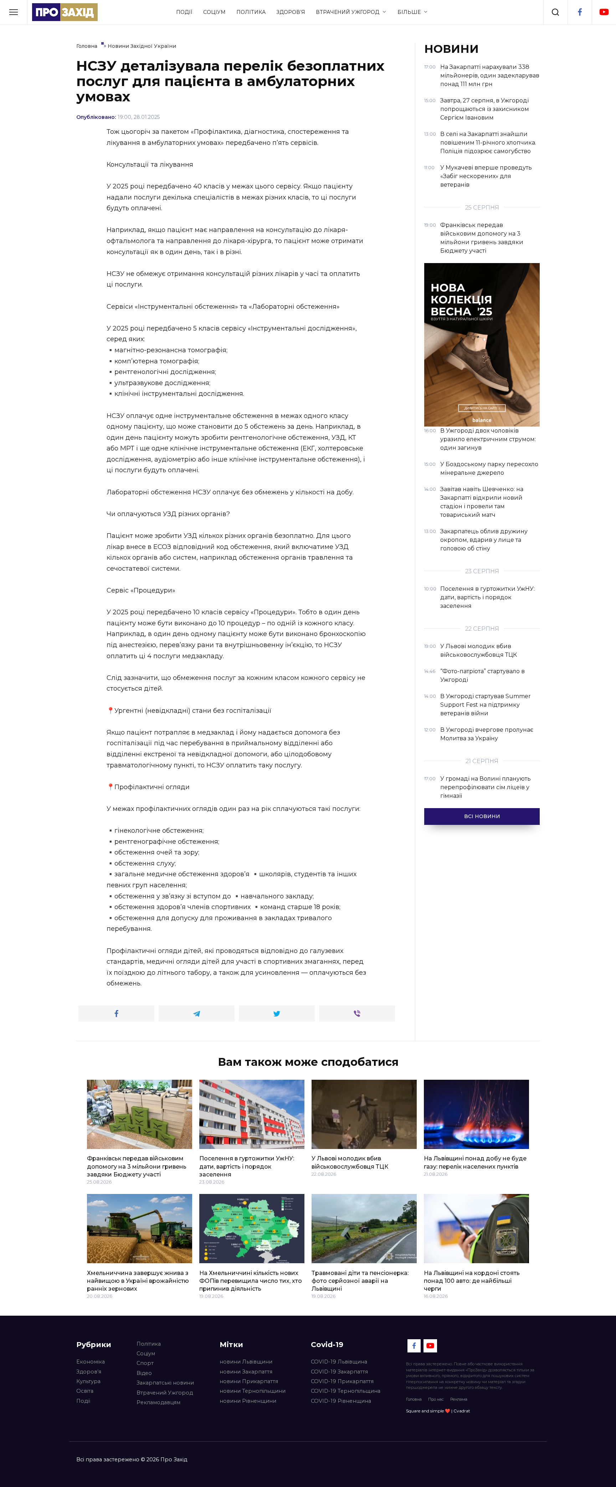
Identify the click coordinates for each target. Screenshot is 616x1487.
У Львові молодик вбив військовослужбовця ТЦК (350, 1162)
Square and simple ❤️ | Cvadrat (438, 1410)
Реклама (458, 1399)
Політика (251, 12)
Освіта (84, 1391)
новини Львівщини (246, 1362)
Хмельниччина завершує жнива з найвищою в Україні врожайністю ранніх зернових (138, 1280)
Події (184, 12)
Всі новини (482, 816)
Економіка (90, 1362)
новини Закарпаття (246, 1371)
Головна (414, 1399)
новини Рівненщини (248, 1401)
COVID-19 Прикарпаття (342, 1381)
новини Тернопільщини (253, 1391)
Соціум (214, 12)
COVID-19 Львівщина (339, 1362)
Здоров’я (290, 12)
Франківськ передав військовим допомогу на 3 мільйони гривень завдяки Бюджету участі (136, 1166)
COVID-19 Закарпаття (339, 1371)
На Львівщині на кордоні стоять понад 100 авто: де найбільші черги (472, 1280)
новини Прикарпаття (249, 1381)
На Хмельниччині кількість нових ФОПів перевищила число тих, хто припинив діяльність (250, 1280)
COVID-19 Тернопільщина (345, 1391)
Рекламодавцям (158, 1402)
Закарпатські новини (165, 1383)
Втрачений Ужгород (347, 12)
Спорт (145, 1363)
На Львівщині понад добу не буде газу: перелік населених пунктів (475, 1162)
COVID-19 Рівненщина (341, 1401)
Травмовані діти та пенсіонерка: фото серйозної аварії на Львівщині (360, 1280)
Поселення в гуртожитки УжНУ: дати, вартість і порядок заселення (246, 1166)
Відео (144, 1373)
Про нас (436, 1399)
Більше (409, 12)
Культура (88, 1381)
